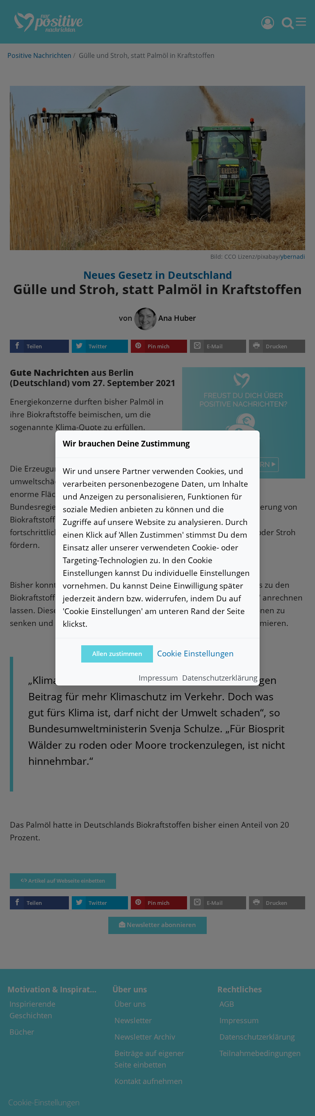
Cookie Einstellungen (195, 653)
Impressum (158, 678)
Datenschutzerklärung (220, 678)
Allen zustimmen (117, 653)
